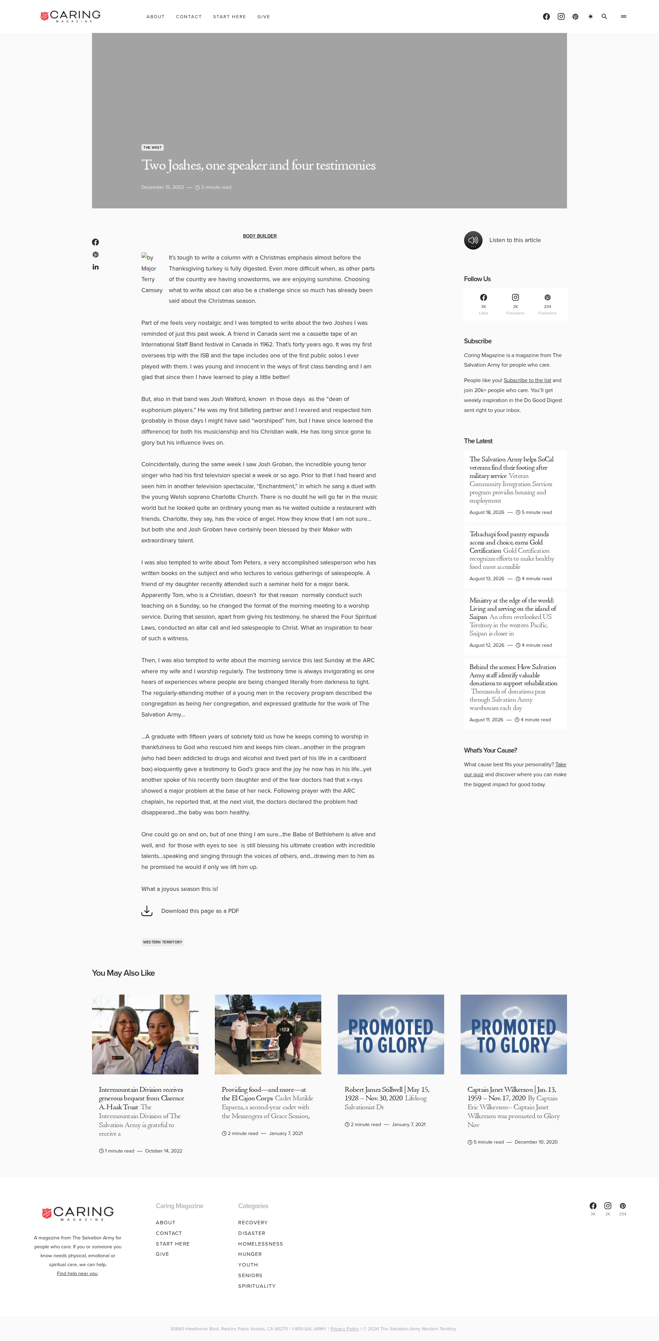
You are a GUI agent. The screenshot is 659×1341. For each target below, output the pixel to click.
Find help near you (77, 1273)
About (166, 1222)
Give (162, 1254)
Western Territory (163, 942)
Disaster (251, 1233)
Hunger (250, 1254)
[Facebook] (546, 16)
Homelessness (260, 1244)
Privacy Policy (345, 1328)
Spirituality (257, 1286)
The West (152, 147)
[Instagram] (561, 16)
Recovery (253, 1222)
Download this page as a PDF (200, 910)
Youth (248, 1265)
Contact (169, 1233)
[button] (591, 16)
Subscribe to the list (527, 380)
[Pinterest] (575, 16)
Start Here (172, 1244)
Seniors (250, 1275)
